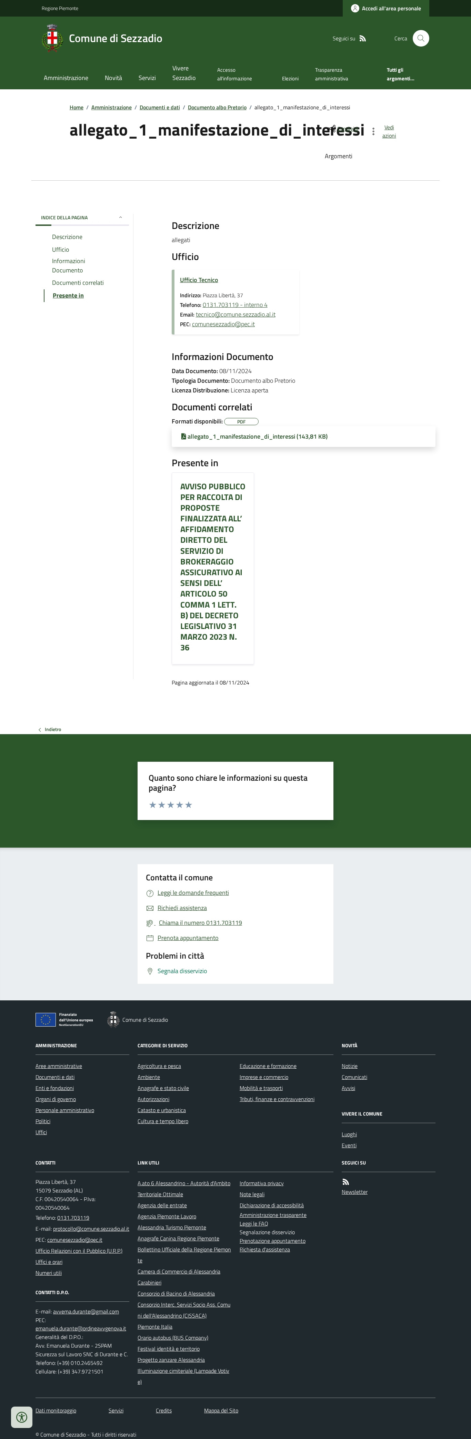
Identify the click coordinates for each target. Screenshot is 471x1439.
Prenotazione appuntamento (272, 1241)
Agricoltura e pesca (159, 1066)
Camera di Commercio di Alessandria (179, 1271)
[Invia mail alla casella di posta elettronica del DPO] (86, 1311)
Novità (113, 77)
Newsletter (355, 1192)
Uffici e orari (49, 1262)
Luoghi (349, 1134)
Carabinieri (149, 1282)
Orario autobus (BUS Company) (173, 1337)
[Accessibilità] (21, 1417)
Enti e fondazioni (55, 1088)
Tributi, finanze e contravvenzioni (277, 1099)
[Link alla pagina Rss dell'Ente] (346, 1182)
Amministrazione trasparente (273, 1215)
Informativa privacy (262, 1183)
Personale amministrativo (65, 1110)
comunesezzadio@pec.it (223, 324)
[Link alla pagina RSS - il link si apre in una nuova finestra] (363, 38)
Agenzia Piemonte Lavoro (167, 1216)
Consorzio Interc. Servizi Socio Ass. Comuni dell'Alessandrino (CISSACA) (184, 1310)
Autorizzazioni (153, 1099)
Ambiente (149, 1077)
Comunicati (354, 1077)
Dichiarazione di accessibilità (272, 1205)
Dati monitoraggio (56, 1410)
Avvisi (348, 1088)
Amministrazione (66, 77)
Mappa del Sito (221, 1410)
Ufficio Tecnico (199, 279)
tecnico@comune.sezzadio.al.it (235, 314)
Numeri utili (49, 1273)
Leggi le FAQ (254, 1223)
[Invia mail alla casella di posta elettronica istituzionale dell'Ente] (91, 1228)
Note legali (252, 1194)
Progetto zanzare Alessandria (171, 1360)
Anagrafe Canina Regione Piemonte (178, 1238)
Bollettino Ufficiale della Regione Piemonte (184, 1255)
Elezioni (290, 78)
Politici (43, 1121)
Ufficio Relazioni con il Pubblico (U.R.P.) (79, 1251)
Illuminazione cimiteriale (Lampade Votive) (183, 1376)
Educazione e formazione (268, 1066)
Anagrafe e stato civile (163, 1088)
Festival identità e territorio (169, 1349)
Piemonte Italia (155, 1326)
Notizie (350, 1066)
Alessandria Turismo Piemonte (172, 1227)
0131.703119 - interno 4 (235, 304)
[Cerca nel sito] (418, 38)
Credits (164, 1410)
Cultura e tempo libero (163, 1121)
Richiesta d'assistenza (265, 1249)
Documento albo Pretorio (217, 107)
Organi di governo (56, 1099)
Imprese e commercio (264, 1077)
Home (76, 107)
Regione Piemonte (60, 8)
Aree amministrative (59, 1066)
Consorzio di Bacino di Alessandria (176, 1293)
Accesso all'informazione (234, 74)
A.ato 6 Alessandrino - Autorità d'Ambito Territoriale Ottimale (184, 1188)
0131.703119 (73, 1217)
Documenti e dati (160, 107)
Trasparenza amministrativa (331, 74)
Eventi (349, 1145)
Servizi (147, 77)
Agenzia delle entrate (162, 1205)
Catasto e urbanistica (162, 1110)
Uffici (41, 1132)
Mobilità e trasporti (261, 1088)
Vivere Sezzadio (184, 72)
